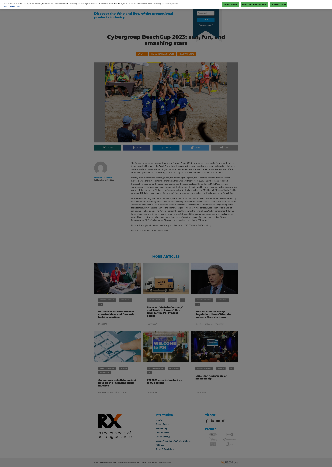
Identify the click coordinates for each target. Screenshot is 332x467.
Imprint (7, 6)
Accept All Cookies (279, 4)
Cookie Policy (15, 6)
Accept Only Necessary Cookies (254, 4)
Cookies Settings (230, 4)
